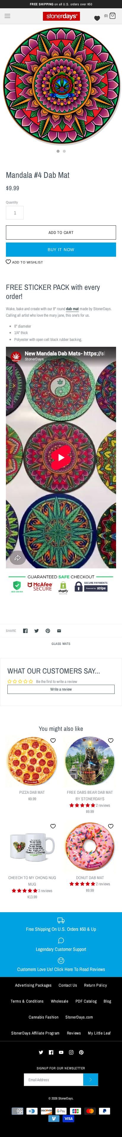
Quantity (12, 202)
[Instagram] (71, 1052)
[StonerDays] (61, 16)
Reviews (74, 1033)
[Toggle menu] (7, 15)
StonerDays (65, 1098)
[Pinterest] (81, 1052)
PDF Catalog (86, 1001)
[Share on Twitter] (36, 631)
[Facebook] (51, 1052)
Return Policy (95, 985)
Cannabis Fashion (43, 1017)
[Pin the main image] (48, 631)
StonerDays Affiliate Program (35, 1033)
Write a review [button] (61, 689)
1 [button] (58, 152)
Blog (107, 1001)
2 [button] (64, 152)
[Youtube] (61, 1052)
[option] (61, 85)
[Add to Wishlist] (53, 740)
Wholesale (59, 1001)
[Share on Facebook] (25, 631)
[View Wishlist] (97, 20)
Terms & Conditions (27, 1001)
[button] (83, 805)
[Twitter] (41, 1052)
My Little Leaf (99, 1033)
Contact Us (68, 985)
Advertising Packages (33, 985)
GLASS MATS (61, 643)
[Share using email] (59, 631)
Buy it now (61, 249)
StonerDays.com (79, 1017)
